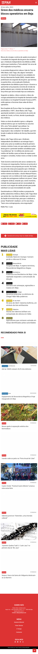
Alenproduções (26, 647)
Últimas (3, 18)
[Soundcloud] (23, 642)
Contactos (19, 632)
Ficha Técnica (19, 625)
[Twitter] (20, 642)
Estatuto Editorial (19, 622)
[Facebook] (15, 642)
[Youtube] (18, 642)
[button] (36, 3)
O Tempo (19, 629)
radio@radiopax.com (21, 612)
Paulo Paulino (18, 647)
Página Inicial (4, 49)
